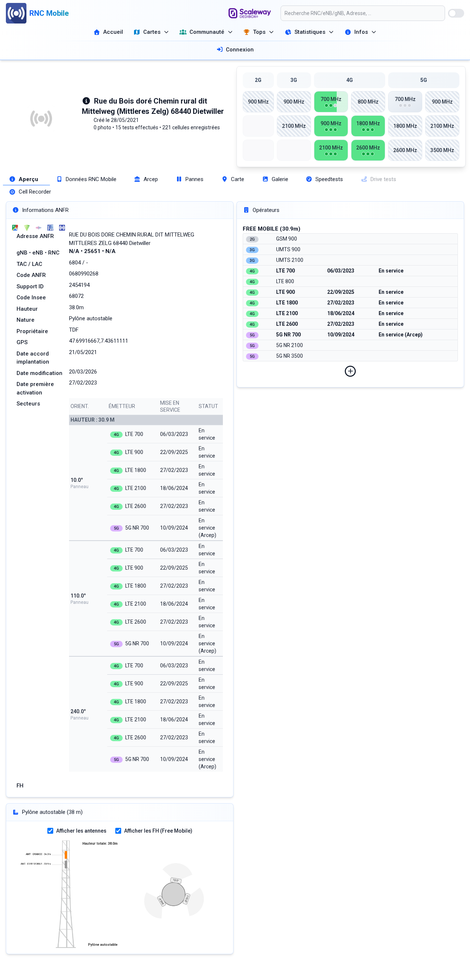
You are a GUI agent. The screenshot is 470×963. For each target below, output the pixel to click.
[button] (350, 371)
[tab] (26, 179)
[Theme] (456, 13)
